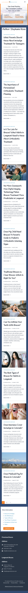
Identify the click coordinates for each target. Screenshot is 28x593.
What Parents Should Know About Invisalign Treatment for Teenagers (14, 40)
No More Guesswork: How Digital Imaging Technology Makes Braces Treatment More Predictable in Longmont (14, 192)
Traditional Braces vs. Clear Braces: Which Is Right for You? (13, 275)
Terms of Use (6, 582)
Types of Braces (8, 518)
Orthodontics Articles (9, 34)
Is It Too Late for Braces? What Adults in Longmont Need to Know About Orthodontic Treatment (14, 135)
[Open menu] (24, 2)
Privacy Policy (14, 582)
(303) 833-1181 (8, 548)
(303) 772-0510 (8, 568)
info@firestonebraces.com (10, 551)
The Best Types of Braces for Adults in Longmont (12, 376)
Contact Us (22, 582)
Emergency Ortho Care (10, 522)
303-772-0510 (16, 11)
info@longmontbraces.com (10, 571)
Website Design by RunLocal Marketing (14, 586)
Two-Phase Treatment (10, 520)
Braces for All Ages (9, 513)
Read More (7, 73)
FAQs (5, 524)
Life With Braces (8, 515)
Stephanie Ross (8, 47)
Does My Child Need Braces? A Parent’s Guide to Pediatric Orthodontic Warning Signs (13, 238)
